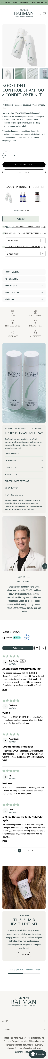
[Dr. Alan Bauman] (24, 13)
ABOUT (5, 1021)
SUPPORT (6, 1029)
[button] (39, 13)
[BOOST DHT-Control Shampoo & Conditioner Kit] (8, 73)
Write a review (18, 648)
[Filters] (37, 648)
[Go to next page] (33, 850)
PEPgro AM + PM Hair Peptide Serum (22, 234)
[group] (24, 2)
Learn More (24, 955)
